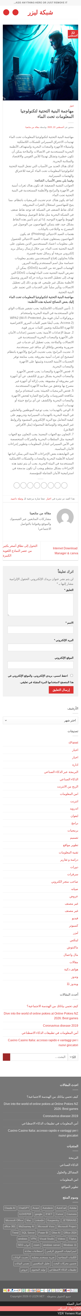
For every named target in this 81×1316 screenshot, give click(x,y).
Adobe (73, 1208)
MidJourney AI (26, 1226)
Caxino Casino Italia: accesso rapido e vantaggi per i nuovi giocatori (43, 1043)
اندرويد (74, 808)
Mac (29, 1220)
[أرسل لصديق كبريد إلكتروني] (37, 485)
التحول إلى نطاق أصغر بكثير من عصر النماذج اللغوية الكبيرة (20, 550)
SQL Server (28, 1232)
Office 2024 (70, 1232)
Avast (36, 1208)
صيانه (74, 889)
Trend (15, 1232)
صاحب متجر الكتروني (64, 881)
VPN (33, 1238)
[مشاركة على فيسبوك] (57, 485)
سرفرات (72, 874)
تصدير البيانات (22, 1263)
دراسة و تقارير (69, 859)
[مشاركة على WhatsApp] (64, 485)
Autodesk (48, 1208)
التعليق (68, 589)
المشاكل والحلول (67, 1172)
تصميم (74, 837)
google (38, 1214)
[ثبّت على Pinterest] (30, 485)
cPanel (73, 742)
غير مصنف (71, 903)
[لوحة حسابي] (15, 12)
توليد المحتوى (38, 1269)
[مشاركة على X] (51, 485)
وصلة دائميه (17, 498)
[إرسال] (6, 1057)
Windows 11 (69, 1245)
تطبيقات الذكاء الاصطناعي (62, 1269)
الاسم (69, 622)
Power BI (43, 1232)
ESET (49, 1214)
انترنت (74, 801)
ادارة (75, 764)
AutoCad (61, 1208)
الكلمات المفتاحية (67, 1257)
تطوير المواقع (69, 1186)
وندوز (74, 976)
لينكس (74, 940)
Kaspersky (53, 1220)
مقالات (74, 962)
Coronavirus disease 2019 (60, 1025)
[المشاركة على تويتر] (44, 485)
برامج (74, 823)
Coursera (71, 1214)
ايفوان (74, 815)
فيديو (75, 918)
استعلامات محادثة (34, 1251)
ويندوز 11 (72, 984)
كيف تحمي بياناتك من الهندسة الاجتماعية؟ (52, 1006)
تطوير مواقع (70, 845)
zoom (37, 1245)
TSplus (72, 1238)
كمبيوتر (73, 925)
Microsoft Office (14, 1220)
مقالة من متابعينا (32, 127)
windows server (51, 1245)
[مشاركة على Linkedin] (23, 485)
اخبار (72, 106)
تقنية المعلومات (68, 852)
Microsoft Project (67, 1226)
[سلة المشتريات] (6, 12)
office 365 (9, 1226)
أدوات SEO (24, 1245)
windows (22, 1238)
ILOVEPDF (25, 1214)
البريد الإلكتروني (63, 640)
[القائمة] (76, 12)
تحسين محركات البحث (64, 1263)
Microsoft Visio (46, 1226)
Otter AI (56, 1232)
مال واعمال (70, 954)
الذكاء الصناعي (69, 779)
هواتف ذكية (71, 969)
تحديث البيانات (20, 1257)
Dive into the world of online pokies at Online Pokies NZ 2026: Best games (41, 1016)
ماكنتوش (72, 947)
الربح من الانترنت (67, 786)
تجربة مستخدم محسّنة (43, 1257)
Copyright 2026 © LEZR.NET (27, 1296)
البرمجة (73, 1157)
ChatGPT (24, 1208)
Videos (61, 1238)
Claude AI (10, 1208)
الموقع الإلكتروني (64, 657)
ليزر (75, 932)
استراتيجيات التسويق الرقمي (61, 1251)
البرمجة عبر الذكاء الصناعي (61, 771)
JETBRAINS (69, 1220)
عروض (74, 896)
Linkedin (39, 1220)
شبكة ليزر (40, 12)
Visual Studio (47, 1238)
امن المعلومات (69, 793)
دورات (74, 867)
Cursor (59, 1214)
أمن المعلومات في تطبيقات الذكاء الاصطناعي (50, 1032)
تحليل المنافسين (41, 1263)
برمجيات (72, 830)
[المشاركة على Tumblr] (17, 485)
